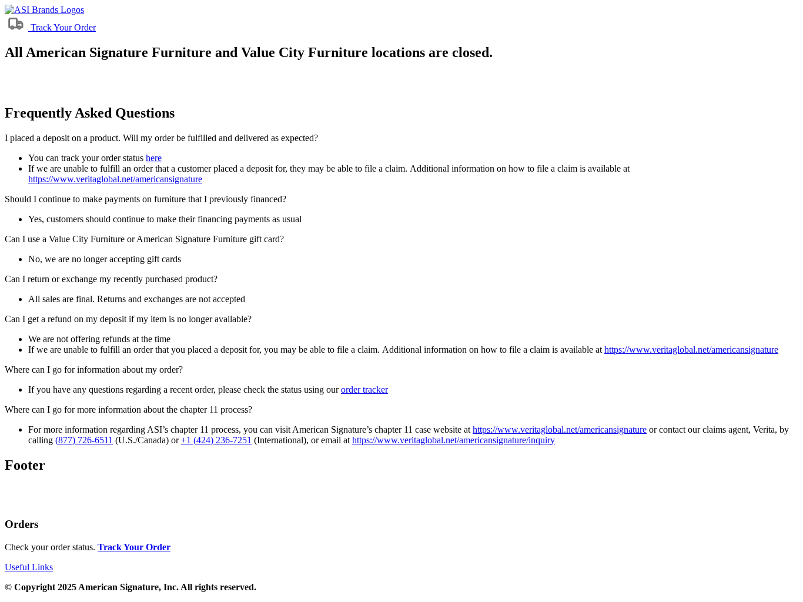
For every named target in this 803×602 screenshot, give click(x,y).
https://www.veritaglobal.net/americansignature (115, 179)
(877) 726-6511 (84, 440)
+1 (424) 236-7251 (216, 440)
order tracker (364, 389)
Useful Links (29, 567)
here (154, 158)
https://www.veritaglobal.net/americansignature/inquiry (453, 440)
